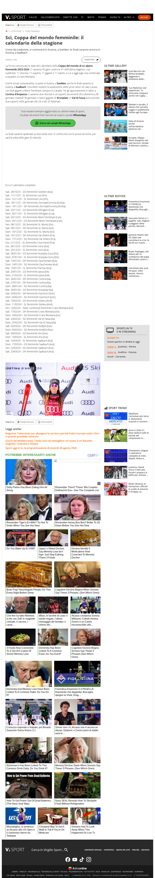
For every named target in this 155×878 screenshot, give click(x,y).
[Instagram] (88, 861)
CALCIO (33, 17)
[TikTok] (81, 861)
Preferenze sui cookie (54, 875)
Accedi (144, 17)
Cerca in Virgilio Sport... (47, 850)
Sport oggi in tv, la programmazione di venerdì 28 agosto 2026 (41, 448)
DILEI (98, 872)
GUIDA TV (115, 17)
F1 (82, 17)
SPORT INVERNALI (32, 31)
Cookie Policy (39, 875)
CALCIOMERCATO (50, 17)
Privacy (29, 875)
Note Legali (20, 875)
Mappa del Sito (123, 850)
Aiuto (66, 875)
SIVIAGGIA (105, 872)
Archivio (145, 850)
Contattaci (109, 850)
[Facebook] (67, 861)
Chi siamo (11, 875)
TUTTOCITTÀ (89, 872)
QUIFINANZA (116, 872)
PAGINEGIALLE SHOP (50, 872)
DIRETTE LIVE (70, 17)
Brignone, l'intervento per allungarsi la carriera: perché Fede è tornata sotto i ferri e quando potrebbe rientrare (52, 435)
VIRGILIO (23, 872)
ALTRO (127, 17)
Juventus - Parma (127, 346)
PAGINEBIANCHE (75, 872)
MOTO (90, 17)
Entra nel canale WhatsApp (55, 123)
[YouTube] (74, 861)
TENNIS (102, 17)
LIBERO (15, 872)
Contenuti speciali (93, 850)
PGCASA (64, 872)
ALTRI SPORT (16, 31)
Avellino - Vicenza (127, 352)
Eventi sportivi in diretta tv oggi (123, 341)
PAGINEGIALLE (34, 872)
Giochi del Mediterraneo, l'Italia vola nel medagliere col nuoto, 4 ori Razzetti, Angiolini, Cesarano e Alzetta (48, 442)
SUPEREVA (139, 872)
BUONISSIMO (128, 872)
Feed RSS (135, 850)
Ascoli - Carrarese (116, 356)
